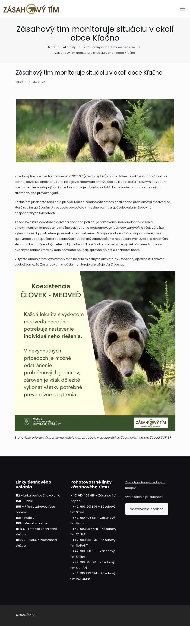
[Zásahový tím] (31, 8)
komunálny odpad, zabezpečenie (109, 47)
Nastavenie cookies (147, 508)
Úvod (51, 47)
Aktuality (69, 47)
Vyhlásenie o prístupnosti (144, 497)
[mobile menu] (183, 9)
